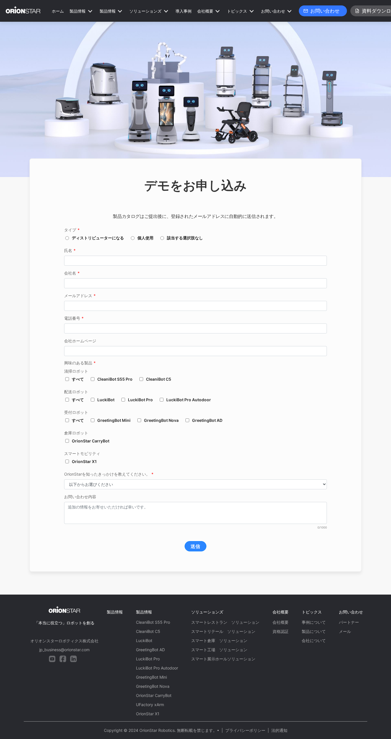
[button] (82, 11)
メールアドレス (80, 295)
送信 (195, 546)
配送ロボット (76, 391)
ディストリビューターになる (98, 237)
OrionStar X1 (84, 461)
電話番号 (74, 318)
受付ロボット (76, 412)
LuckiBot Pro (140, 399)
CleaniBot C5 (158, 379)
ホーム (58, 11)
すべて (78, 379)
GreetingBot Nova (161, 420)
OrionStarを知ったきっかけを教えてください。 (108, 474)
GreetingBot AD (207, 420)
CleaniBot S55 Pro (115, 379)
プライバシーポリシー (245, 730)
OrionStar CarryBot (90, 440)
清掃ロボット (76, 371)
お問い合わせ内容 (80, 496)
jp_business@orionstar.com (64, 649)
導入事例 (183, 11)
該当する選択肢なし (185, 237)
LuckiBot (105, 399)
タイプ (72, 229)
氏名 (70, 250)
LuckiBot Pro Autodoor (188, 399)
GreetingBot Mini (114, 420)
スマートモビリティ (82, 453)
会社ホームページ (80, 340)
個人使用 (145, 237)
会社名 (72, 273)
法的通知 (279, 730)
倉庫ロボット (76, 432)
